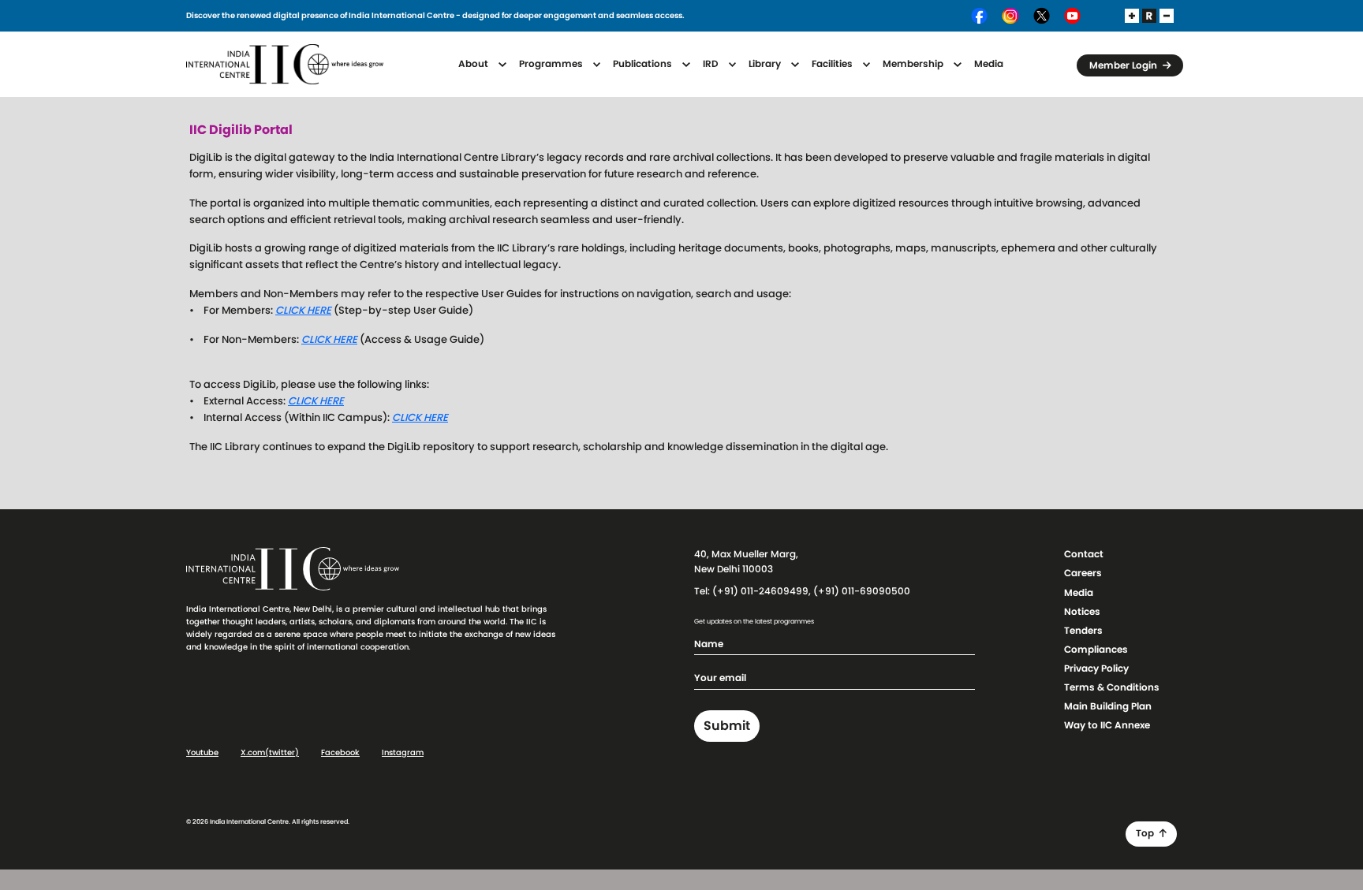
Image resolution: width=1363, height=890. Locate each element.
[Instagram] (1011, 15)
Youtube (202, 752)
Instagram (403, 752)
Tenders (1083, 630)
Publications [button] (643, 64)
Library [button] (766, 64)
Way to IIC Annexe (1107, 725)
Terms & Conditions (1111, 687)
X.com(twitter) (270, 752)
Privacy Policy (1096, 668)
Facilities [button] (833, 64)
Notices (1082, 611)
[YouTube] (1072, 15)
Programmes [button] (552, 64)
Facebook (340, 752)
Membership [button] (914, 64)
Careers (1083, 573)
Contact (1083, 554)
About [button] (474, 64)
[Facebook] (980, 15)
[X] (1042, 15)
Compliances (1096, 649)
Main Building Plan (1108, 706)
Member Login (1124, 65)
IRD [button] (712, 64)
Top (1146, 833)
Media (988, 64)
